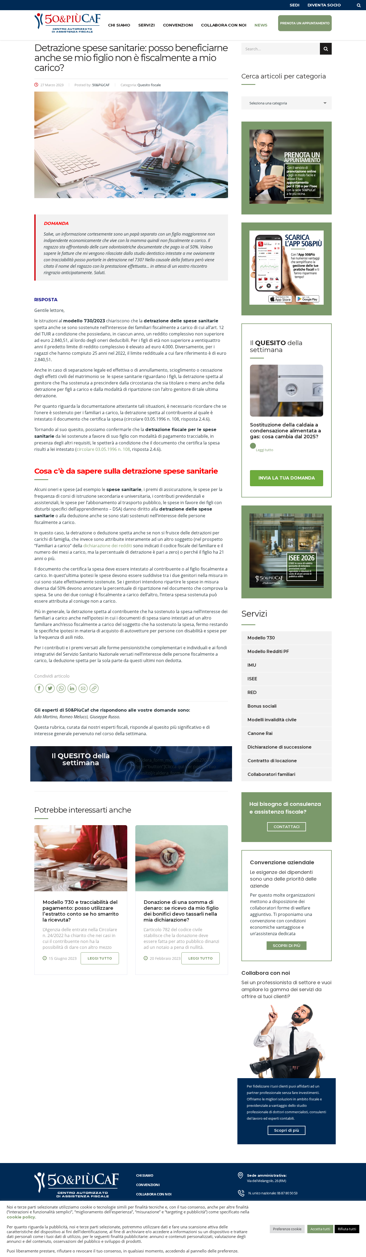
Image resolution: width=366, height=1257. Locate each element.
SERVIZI (146, 25)
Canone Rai (260, 733)
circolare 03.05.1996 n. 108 (103, 449)
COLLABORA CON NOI (224, 25)
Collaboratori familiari (271, 774)
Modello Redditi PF (268, 651)
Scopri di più (286, 1130)
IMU (252, 665)
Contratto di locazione (272, 760)
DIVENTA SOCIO (324, 4)
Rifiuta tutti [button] (347, 1228)
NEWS (261, 25)
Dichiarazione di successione (280, 747)
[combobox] (286, 103)
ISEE (252, 678)
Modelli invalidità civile (272, 719)
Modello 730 (261, 637)
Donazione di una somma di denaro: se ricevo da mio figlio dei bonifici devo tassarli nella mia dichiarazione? (181, 911)
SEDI (294, 4)
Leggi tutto (100, 958)
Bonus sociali (262, 706)
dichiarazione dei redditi (107, 546)
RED (252, 692)
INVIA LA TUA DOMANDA (287, 478)
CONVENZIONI (178, 25)
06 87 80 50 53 (287, 1193)
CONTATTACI (287, 826)
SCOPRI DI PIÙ (286, 945)
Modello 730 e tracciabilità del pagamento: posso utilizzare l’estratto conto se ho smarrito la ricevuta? (81, 911)
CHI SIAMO (119, 25)
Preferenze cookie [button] (287, 1228)
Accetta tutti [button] (320, 1228)
